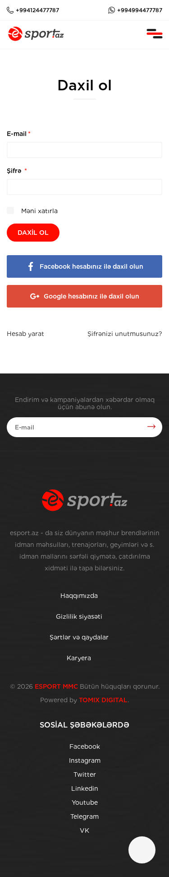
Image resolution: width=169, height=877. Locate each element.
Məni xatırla (38, 211)
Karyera (79, 658)
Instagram (84, 760)
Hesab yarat (25, 333)
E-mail (19, 133)
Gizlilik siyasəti (79, 616)
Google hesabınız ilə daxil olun (91, 296)
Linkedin (84, 788)
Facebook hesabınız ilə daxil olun (91, 266)
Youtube (85, 802)
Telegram (84, 816)
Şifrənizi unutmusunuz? (124, 333)
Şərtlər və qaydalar (79, 637)
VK (84, 830)
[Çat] (141, 849)
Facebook (84, 746)
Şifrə (17, 170)
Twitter (84, 774)
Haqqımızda (79, 595)
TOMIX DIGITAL (103, 700)
